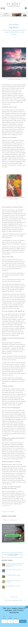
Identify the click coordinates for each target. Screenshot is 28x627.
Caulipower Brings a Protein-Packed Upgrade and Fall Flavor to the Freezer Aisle (15, 565)
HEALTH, (11, 24)
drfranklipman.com (6, 505)
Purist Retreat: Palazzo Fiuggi (13, 575)
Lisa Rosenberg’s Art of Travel (13, 586)
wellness (11, 511)
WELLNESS (16, 24)
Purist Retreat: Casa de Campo (13, 569)
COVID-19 (5, 511)
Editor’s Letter (14, 597)
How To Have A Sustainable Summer (13, 600)
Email (16, 618)
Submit (23, 621)
